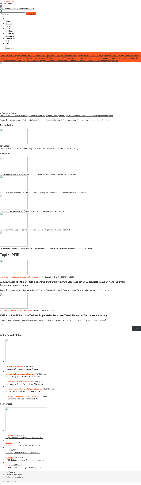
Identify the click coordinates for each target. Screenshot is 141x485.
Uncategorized (35, 277)
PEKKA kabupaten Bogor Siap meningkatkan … (25, 460)
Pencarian (31, 14)
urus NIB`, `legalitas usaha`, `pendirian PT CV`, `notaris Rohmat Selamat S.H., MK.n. (59, 58)
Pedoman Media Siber (15, 477)
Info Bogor (4, 277)
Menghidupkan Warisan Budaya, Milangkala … (24, 445)
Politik (27, 389)
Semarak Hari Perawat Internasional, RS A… (23, 399)
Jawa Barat (14, 277)
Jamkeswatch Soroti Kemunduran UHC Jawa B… (25, 384)
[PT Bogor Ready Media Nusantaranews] (17, 8)
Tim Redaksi (10, 472)
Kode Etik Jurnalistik (14, 474)
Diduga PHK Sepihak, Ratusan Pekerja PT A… (24, 391)
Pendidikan (14, 310)
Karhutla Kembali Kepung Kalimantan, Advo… (24, 467)
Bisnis (8, 450)
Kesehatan (24, 277)
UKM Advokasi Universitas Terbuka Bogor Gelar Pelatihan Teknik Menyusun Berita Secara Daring (39, 148)
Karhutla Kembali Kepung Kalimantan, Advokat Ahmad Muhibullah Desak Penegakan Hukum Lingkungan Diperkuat (72, 60)
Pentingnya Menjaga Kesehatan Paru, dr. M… (24, 369)
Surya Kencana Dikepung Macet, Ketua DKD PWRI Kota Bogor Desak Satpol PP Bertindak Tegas (38, 55)
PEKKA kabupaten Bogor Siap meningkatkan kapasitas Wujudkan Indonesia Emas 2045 (35, 230)
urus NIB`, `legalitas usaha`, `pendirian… (23, 452)
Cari (1, 324)
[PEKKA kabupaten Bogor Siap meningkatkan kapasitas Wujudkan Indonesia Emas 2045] (14, 227)
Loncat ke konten (7, 1)
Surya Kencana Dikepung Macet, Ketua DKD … (24, 437)
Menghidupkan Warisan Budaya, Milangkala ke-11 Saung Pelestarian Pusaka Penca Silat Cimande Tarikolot (43, 193)
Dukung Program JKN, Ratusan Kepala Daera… (24, 376)
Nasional (18, 366)
